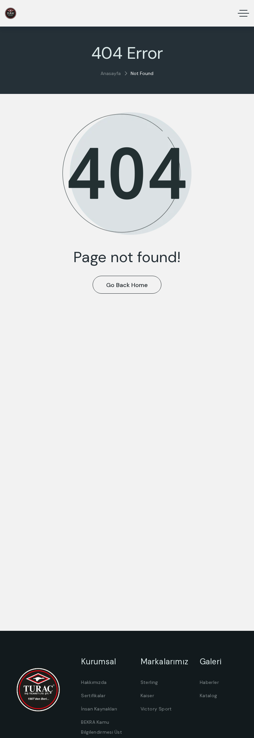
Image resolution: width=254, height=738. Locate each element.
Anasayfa (111, 73)
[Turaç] (10, 13)
